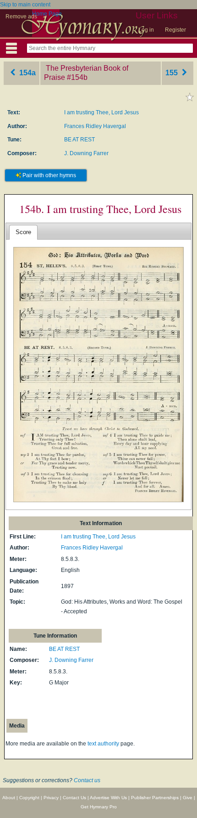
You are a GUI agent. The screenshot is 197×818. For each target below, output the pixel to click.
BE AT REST (79, 139)
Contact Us (74, 797)
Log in (146, 30)
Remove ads (21, 16)
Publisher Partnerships (155, 797)
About (8, 797)
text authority (103, 743)
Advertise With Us (108, 797)
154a (26, 73)
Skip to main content (25, 4)
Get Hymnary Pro (99, 806)
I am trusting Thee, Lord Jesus (101, 112)
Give (187, 797)
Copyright (29, 797)
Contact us (87, 780)
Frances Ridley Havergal (95, 126)
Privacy (51, 797)
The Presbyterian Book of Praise (86, 73)
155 (172, 73)
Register (175, 30)
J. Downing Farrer (86, 153)
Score (23, 232)
